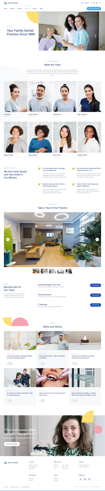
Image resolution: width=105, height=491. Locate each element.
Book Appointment (94, 8)
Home (5, 8)
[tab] (36, 271)
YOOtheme (98, 486)
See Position (95, 285)
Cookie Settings (25, 487)
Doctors (20, 8)
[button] (100, 3)
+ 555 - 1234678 (85, 2)
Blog (41, 8)
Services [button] (12, 8)
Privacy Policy (14, 487)
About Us (27, 8)
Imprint (6, 487)
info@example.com (84, 465)
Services (31, 478)
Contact (35, 8)
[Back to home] (11, 2)
